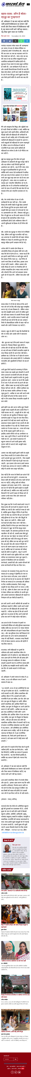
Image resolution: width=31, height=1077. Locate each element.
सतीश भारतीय (4, 893)
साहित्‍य (8, 1068)
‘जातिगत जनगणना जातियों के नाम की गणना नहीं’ (13, 961)
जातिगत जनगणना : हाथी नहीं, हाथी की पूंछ (12, 1031)
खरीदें (22, 1068)
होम (7, 1066)
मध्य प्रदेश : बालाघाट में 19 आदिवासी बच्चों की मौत (14, 891)
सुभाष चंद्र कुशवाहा (5, 1034)
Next (28, 93)
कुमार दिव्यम (4, 929)
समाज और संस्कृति (20, 1066)
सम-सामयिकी (12, 1066)
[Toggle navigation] (28, 4)
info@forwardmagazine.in (13, 832)
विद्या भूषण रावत (5, 36)
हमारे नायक (14, 1068)
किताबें (19, 1068)
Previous (3, 93)
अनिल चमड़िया (4, 999)
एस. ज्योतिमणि (4, 963)
